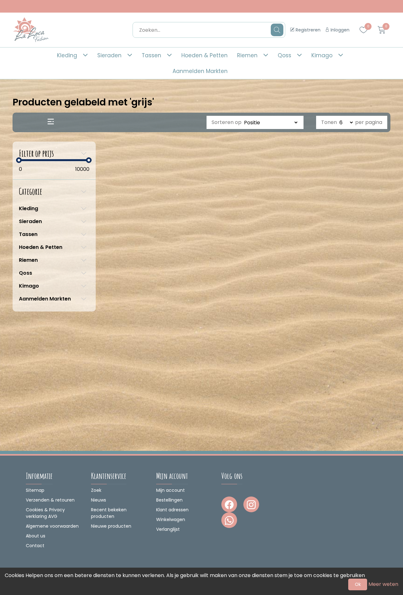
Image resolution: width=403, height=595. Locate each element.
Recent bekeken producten (109, 513)
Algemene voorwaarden (52, 526)
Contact (35, 545)
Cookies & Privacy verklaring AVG (45, 513)
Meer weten (383, 584)
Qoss (284, 55)
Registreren (307, 30)
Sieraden (109, 55)
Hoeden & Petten (204, 55)
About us (35, 536)
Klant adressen (172, 510)
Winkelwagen (170, 519)
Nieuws (98, 500)
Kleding (67, 55)
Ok (358, 584)
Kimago (321, 55)
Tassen (151, 55)
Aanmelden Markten (200, 71)
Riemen (247, 55)
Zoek (96, 490)
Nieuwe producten (111, 526)
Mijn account (170, 490)
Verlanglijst (168, 529)
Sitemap (35, 490)
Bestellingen (169, 500)
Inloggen (339, 30)
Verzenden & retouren (50, 500)
